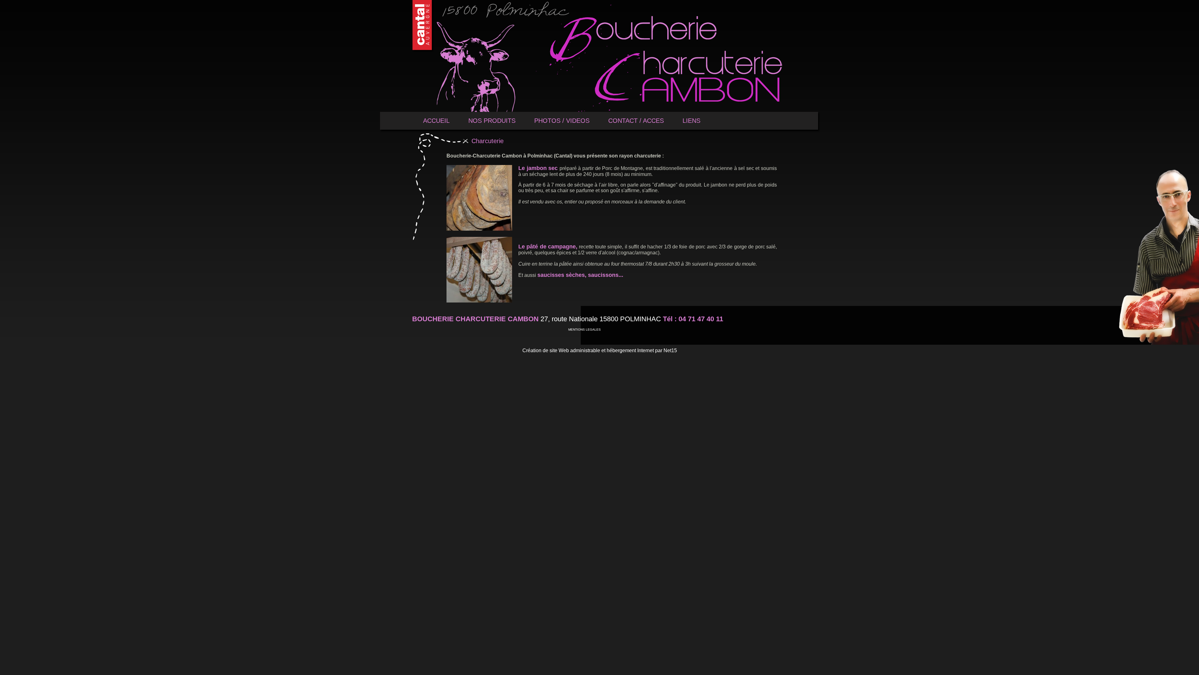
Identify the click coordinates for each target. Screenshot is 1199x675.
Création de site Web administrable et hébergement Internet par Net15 (599, 350)
